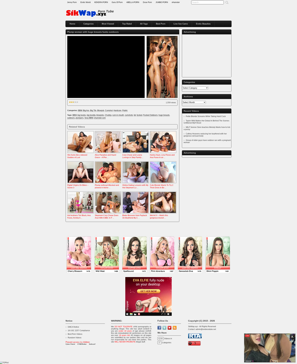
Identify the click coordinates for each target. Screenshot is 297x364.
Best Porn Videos (75, 334)
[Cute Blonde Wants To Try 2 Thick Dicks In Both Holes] (163, 183)
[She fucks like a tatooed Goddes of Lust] (80, 153)
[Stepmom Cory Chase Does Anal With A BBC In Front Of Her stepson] (108, 213)
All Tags (144, 24)
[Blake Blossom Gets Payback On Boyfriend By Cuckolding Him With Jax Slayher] (135, 213)
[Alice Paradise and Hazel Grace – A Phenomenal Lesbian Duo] (108, 153)
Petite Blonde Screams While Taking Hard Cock (206, 116)
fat (135, 115)
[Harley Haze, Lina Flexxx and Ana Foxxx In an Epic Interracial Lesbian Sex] (163, 153)
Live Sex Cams (181, 24)
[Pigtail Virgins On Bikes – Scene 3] (80, 183)
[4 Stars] (75, 102)
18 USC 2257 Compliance (79, 330)
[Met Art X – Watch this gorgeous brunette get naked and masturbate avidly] (163, 213)
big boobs (81, 115)
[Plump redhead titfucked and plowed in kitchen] (108, 183)
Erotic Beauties (203, 24)
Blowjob (100, 110)
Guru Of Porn (117, 2)
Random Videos (74, 338)
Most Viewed (108, 24)
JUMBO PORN (162, 2)
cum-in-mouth (118, 115)
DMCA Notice (73, 327)
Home (72, 24)
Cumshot (109, 110)
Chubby (108, 115)
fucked (139, 115)
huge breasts (164, 115)
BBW (80, 110)
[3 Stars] (74, 102)
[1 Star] (70, 102)
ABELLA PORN (132, 2)
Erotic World (85, 2)
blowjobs (100, 115)
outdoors (71, 118)
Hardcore (117, 110)
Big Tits (93, 110)
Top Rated (127, 24)
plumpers (80, 118)
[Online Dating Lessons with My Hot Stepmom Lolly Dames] (135, 183)
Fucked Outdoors (150, 115)
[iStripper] (148, 275)
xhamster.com (100, 118)
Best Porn (160, 24)
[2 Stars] (72, 102)
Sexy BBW (88, 118)
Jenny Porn (72, 2)
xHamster (176, 2)
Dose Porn (147, 2)
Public (125, 110)
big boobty (91, 115)
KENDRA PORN (101, 2)
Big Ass (86, 110)
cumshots (129, 115)
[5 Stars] (77, 102)
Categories (88, 24)
